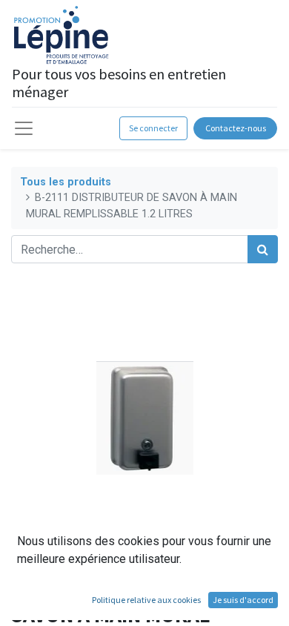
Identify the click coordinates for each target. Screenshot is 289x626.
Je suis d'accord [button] (243, 599)
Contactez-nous (235, 128)
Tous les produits (65, 182)
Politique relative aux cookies (146, 599)
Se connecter (153, 128)
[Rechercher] (263, 249)
